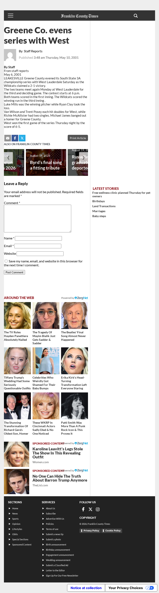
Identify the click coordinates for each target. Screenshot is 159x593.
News (15, 513)
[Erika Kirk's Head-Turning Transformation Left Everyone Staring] (74, 360)
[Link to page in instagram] (97, 509)
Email (9, 246)
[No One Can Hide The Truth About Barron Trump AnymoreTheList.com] (16, 481)
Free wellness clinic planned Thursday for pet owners (121, 194)
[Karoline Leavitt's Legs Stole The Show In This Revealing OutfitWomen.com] (16, 454)
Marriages (98, 211)
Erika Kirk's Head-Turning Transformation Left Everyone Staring (74, 383)
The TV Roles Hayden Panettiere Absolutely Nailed (16, 335)
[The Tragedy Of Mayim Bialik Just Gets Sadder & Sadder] (46, 315)
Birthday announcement (58, 549)
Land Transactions (104, 206)
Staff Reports (33, 51)
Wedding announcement (58, 560)
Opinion (16, 523)
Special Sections (20, 539)
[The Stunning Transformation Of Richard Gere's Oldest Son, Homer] (17, 405)
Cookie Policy (112, 530)
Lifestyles (17, 529)
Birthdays (98, 201)
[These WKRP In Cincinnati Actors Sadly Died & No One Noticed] (46, 405)
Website (10, 253)
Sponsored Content (21, 544)
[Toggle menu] (10, 15)
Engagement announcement (60, 555)
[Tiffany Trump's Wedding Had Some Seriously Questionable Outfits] (17, 360)
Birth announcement (56, 544)
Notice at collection (86, 588)
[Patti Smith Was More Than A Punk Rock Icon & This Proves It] (74, 405)
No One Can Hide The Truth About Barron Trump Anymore (60, 480)
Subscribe (51, 513)
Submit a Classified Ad (57, 565)
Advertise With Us (55, 518)
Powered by (68, 297)
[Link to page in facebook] (15, 138)
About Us (50, 508)
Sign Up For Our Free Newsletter (62, 575)
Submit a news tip (54, 534)
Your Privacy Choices (125, 588)
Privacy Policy (91, 530)
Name (9, 238)
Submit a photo (53, 539)
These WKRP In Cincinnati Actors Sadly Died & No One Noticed (44, 428)
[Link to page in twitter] (22, 138)
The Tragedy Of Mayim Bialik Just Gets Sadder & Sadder (44, 337)
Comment (12, 203)
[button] (135, 15)
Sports (15, 518)
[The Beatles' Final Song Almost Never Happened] (74, 315)
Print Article (78, 138)
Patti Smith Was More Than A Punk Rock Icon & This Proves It (73, 428)
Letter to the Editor (55, 570)
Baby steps (99, 216)
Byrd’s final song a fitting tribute (46, 165)
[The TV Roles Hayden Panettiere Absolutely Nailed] (17, 315)
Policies (50, 523)
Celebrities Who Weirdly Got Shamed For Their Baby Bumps (44, 383)
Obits (15, 534)
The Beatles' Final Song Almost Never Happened (73, 335)
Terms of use (52, 529)
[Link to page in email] (7, 138)
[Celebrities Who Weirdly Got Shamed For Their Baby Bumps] (46, 360)
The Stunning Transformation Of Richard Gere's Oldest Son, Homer (16, 428)
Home (15, 508)
